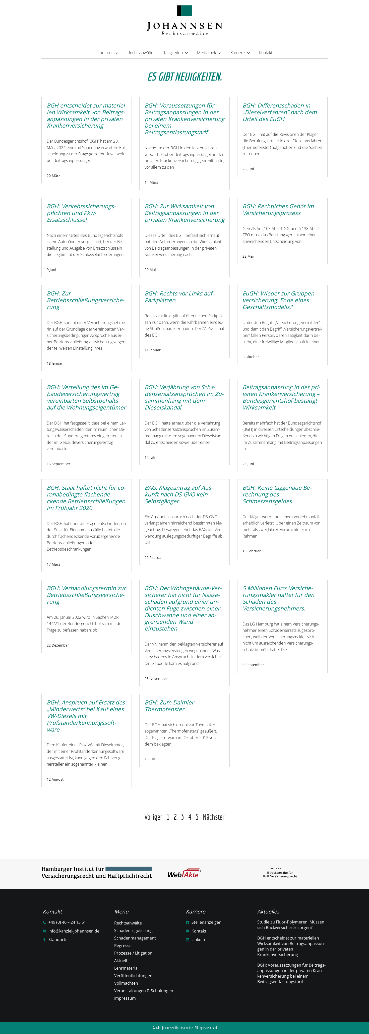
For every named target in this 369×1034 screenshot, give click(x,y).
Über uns (105, 52)
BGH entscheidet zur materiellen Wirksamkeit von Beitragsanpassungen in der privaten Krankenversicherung (291, 946)
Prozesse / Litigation (133, 953)
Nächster (214, 816)
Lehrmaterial (126, 968)
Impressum (125, 998)
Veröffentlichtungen (133, 975)
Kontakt (265, 52)
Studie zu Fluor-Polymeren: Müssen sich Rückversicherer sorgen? (290, 924)
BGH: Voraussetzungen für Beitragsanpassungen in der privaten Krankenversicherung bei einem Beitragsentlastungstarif (291, 973)
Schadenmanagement (135, 938)
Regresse (123, 945)
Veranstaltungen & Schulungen (143, 990)
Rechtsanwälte (140, 52)
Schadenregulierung (133, 930)
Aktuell (120, 960)
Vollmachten (126, 983)
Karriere (237, 52)
